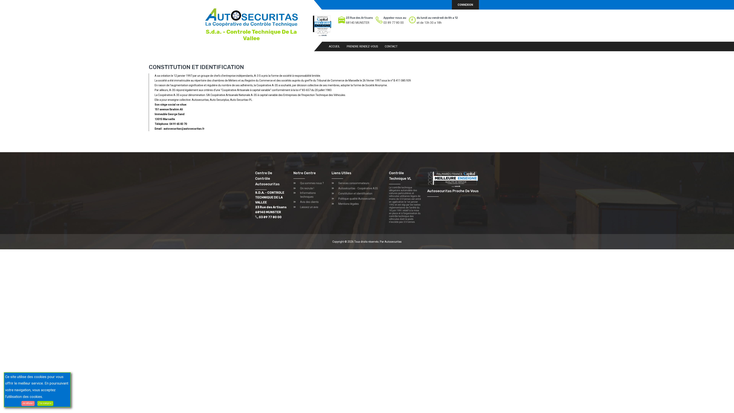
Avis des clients (309, 201)
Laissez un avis (309, 207)
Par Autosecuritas (391, 241)
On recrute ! (307, 188)
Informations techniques (308, 194)
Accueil (334, 46)
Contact (391, 46)
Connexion (465, 4)
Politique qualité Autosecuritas (356, 198)
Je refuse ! (28, 403)
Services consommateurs (353, 183)
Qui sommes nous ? (312, 183)
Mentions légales (348, 203)
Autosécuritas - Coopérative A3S (358, 188)
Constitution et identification (355, 193)
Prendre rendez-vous (362, 46)
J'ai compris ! (45, 403)
